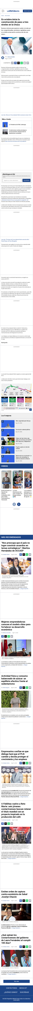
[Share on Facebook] (15, 63)
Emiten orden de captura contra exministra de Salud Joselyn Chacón (14, 894)
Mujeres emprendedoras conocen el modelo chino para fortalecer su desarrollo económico (15, 626)
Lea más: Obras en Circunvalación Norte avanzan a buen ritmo (16, 115)
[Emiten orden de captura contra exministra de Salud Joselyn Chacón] (16, 912)
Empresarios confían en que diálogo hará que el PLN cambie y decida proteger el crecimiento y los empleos (14, 755)
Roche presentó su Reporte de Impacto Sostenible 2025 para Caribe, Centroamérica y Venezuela (6, 495)
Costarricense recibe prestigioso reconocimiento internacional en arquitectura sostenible (18, 131)
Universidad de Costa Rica (7, 663)
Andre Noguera (6, 687)
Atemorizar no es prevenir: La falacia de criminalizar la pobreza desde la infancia (23, 457)
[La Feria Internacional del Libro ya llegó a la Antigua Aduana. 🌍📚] (18, 479)
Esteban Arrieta (6, 554)
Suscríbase (24, 992)
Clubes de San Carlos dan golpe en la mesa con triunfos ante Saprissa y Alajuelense (24, 440)
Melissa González (7, 632)
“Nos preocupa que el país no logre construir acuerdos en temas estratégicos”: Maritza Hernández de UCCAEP (15, 547)
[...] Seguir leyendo (23, 588)
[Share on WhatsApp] (21, 63)
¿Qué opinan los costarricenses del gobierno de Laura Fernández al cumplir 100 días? (16, 939)
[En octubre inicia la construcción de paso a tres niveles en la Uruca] (16, 45)
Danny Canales (11, 56)
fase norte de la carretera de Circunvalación (15, 141)
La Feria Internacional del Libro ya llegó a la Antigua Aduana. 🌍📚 (17, 493)
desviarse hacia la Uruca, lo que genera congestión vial (15, 200)
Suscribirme (26, 180)
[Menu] (3, 11)
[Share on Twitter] (18, 63)
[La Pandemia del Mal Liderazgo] (5, 124)
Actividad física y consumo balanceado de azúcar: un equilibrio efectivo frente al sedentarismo (14, 680)
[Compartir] (27, 63)
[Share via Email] (24, 63)
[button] (27, 11)
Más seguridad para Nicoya (23, 421)
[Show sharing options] (30, 409)
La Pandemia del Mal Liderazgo (17, 124)
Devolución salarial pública (23, 429)
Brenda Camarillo (6, 820)
